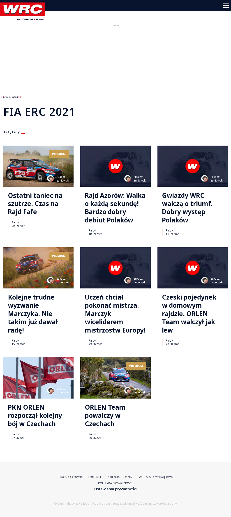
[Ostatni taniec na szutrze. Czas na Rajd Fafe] (38, 166)
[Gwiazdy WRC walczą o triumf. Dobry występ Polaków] (192, 166)
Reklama (113, 477)
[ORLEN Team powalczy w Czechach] (115, 378)
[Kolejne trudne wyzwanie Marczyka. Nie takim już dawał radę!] (38, 267)
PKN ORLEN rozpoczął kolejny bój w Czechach (35, 415)
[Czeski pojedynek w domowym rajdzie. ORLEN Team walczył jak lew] (192, 267)
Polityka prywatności (115, 483)
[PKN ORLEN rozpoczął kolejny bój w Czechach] (38, 378)
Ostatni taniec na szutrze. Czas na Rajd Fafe (35, 203)
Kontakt (95, 477)
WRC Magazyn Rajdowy (156, 477)
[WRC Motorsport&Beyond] (24, 18)
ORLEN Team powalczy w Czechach (105, 415)
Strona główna (70, 477)
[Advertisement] (84, 61)
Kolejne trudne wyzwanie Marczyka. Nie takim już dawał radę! (33, 313)
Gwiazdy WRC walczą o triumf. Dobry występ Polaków (187, 207)
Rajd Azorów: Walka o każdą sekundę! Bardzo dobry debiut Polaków (115, 207)
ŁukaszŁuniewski (63, 178)
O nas (129, 477)
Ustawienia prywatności (115, 488)
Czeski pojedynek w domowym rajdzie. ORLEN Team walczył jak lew (189, 313)
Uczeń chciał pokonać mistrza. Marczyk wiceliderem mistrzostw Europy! (115, 313)
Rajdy (15, 222)
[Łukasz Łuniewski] (50, 178)
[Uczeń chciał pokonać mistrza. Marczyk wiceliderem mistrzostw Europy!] (115, 267)
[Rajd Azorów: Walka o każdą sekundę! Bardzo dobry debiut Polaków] (115, 166)
